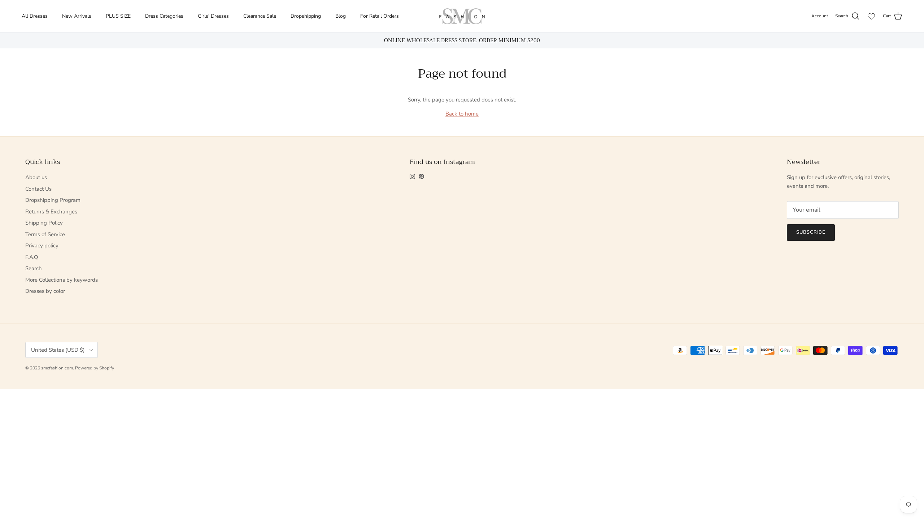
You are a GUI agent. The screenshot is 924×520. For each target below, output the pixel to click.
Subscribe (810, 232)
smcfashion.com (57, 368)
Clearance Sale (259, 16)
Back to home (462, 113)
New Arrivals (76, 16)
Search (33, 268)
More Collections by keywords (61, 279)
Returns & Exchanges (51, 211)
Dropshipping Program (52, 200)
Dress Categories (164, 16)
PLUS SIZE (118, 16)
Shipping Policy (44, 222)
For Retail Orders (379, 16)
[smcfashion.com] (462, 16)
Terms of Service (45, 234)
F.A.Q (31, 257)
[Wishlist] (871, 16)
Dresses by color (45, 291)
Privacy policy (41, 245)
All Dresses (35, 16)
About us (36, 177)
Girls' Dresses (213, 16)
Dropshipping (306, 16)
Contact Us (38, 188)
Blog (340, 16)
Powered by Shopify (94, 368)
